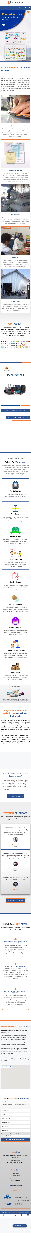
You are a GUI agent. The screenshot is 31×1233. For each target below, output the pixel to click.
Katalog (28, 1216)
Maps (22, 1216)
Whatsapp (9, 1216)
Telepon (15, 1216)
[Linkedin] (29, 8)
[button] (2, 8)
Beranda (3, 1216)
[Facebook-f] (19, 8)
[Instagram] (22, 8)
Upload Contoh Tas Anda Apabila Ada (12, 1134)
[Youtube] (26, 8)
